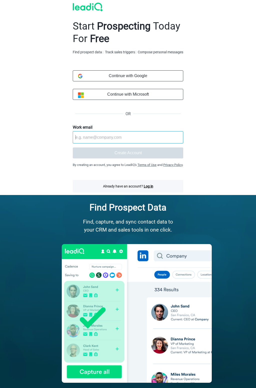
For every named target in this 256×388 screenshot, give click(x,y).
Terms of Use (147, 165)
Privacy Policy (172, 165)
